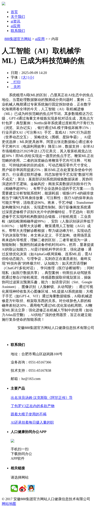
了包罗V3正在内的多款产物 (32, 406)
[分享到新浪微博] (22, 488)
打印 (16, 82)
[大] (24, 77)
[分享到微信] (14, 488)
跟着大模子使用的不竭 (28, 414)
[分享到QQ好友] (31, 488)
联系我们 (18, 31)
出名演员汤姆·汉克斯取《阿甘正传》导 (42, 398)
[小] (31, 77)
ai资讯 (15, 21)
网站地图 (9, 504)
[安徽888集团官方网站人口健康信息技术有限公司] (3, 4)
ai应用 (15, 26)
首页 (14, 12)
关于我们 (18, 16)
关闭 (16, 87)
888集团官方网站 (17, 39)
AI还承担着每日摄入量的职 (32, 422)
